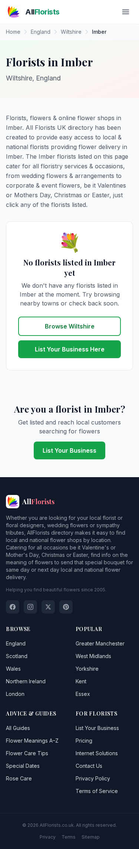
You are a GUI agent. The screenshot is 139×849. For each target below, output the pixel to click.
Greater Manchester (100, 643)
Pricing (84, 740)
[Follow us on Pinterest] (66, 607)
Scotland (16, 656)
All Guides (18, 728)
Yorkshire (87, 668)
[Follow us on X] (48, 607)
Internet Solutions (97, 753)
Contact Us (89, 766)
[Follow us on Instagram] (30, 607)
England (16, 643)
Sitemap (91, 837)
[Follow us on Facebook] (12, 607)
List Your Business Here (70, 349)
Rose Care (19, 778)
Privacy (48, 837)
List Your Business (69, 450)
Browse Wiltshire (70, 326)
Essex (83, 694)
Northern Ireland (26, 681)
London (15, 694)
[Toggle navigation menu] (125, 11)
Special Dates (23, 766)
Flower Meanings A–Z (32, 740)
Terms (69, 837)
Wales (13, 668)
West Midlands (93, 656)
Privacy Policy (93, 778)
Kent (81, 681)
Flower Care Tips (27, 753)
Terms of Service (97, 791)
